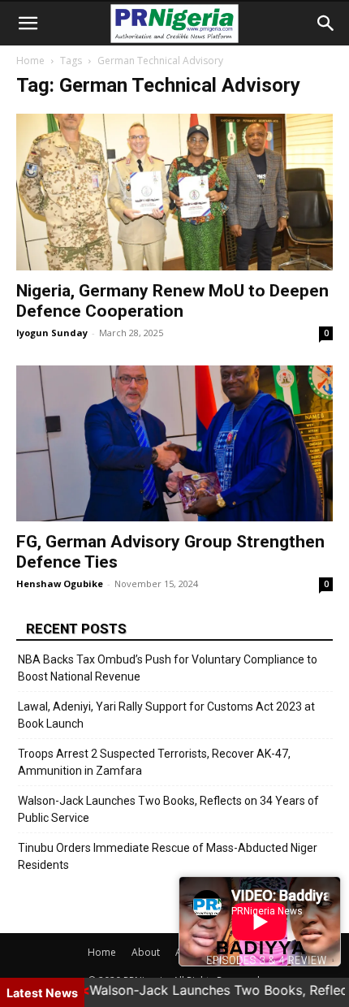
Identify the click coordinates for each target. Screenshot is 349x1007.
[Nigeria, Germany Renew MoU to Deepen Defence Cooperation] (174, 192)
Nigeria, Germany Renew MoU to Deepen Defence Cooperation (172, 301)
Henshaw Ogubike (59, 583)
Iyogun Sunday (52, 332)
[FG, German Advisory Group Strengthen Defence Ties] (174, 443)
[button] (28, 23)
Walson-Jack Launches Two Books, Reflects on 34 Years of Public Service (168, 809)
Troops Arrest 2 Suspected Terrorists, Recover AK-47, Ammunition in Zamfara (154, 762)
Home (30, 60)
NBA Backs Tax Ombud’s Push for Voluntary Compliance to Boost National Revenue (167, 668)
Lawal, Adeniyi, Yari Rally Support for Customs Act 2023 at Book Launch (166, 715)
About (145, 952)
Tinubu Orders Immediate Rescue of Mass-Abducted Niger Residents (167, 856)
